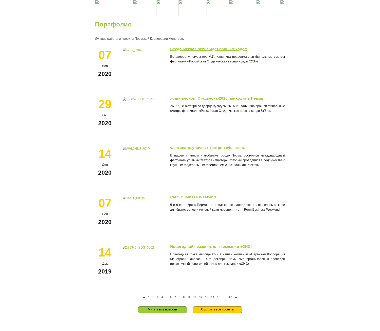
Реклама (234, 326)
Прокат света (182, 326)
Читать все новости (162, 309)
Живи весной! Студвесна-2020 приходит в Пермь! (217, 98)
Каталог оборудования (252, 326)
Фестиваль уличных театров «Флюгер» (207, 148)
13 (206, 297)
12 (200, 297)
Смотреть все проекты (217, 309)
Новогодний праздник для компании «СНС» (211, 246)
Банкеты (223, 326)
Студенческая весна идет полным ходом (208, 49)
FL (267, 326)
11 (195, 297)
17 (230, 297)
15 (218, 297)
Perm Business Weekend (193, 197)
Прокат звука (167, 326)
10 (189, 297)
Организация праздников (204, 326)
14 (212, 297)
